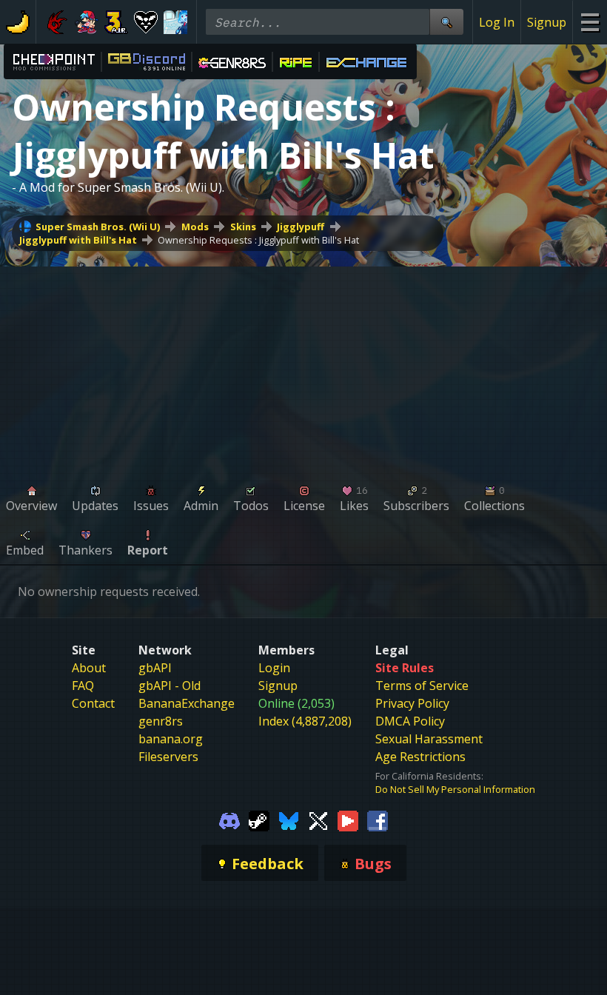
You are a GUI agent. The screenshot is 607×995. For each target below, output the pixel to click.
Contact (93, 703)
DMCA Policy (410, 721)
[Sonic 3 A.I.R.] (116, 22)
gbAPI (155, 668)
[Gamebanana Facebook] (377, 819)
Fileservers (168, 756)
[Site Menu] (589, 22)
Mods (195, 226)
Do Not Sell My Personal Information (455, 789)
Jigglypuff (300, 226)
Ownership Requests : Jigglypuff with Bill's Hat (258, 240)
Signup (546, 22)
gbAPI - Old (169, 685)
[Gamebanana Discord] (229, 819)
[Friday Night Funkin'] (86, 22)
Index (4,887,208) (305, 721)
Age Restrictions (420, 756)
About (89, 668)
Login (274, 668)
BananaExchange (186, 703)
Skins (243, 226)
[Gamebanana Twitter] (318, 819)
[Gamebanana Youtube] (348, 819)
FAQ (83, 685)
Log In (496, 22)
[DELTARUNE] (146, 22)
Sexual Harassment (429, 739)
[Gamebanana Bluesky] (289, 819)
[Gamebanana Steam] (259, 819)
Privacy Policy (412, 703)
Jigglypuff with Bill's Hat (78, 240)
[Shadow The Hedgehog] (57, 22)
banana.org (170, 739)
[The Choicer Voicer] (175, 22)
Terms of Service (422, 685)
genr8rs (160, 721)
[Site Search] (446, 22)
